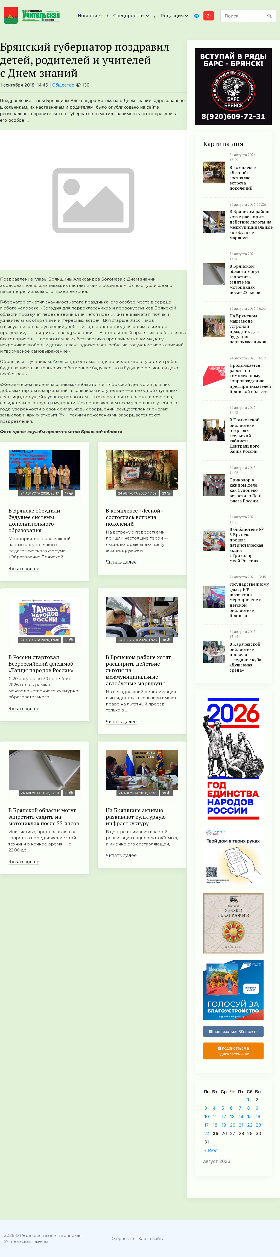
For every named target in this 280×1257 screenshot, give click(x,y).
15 (249, 1116)
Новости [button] (87, 15)
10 (206, 1116)
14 (241, 1116)
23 (258, 1125)
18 (215, 1125)
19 (223, 1125)
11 (215, 1116)
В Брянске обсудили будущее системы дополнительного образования (34, 520)
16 (258, 1116)
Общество (63, 85)
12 (223, 1116)
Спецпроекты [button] (129, 15)
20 (232, 1125)
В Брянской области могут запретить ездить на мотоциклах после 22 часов (43, 816)
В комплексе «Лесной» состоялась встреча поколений (134, 517)
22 (250, 1125)
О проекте (123, 1238)
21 (241, 1125)
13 (232, 1116)
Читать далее (23, 568)
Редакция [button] (172, 15)
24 (207, 1133)
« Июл (210, 1150)
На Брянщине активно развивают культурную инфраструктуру (136, 816)
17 (206, 1125)
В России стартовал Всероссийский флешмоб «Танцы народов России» (40, 663)
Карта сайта (151, 1238)
